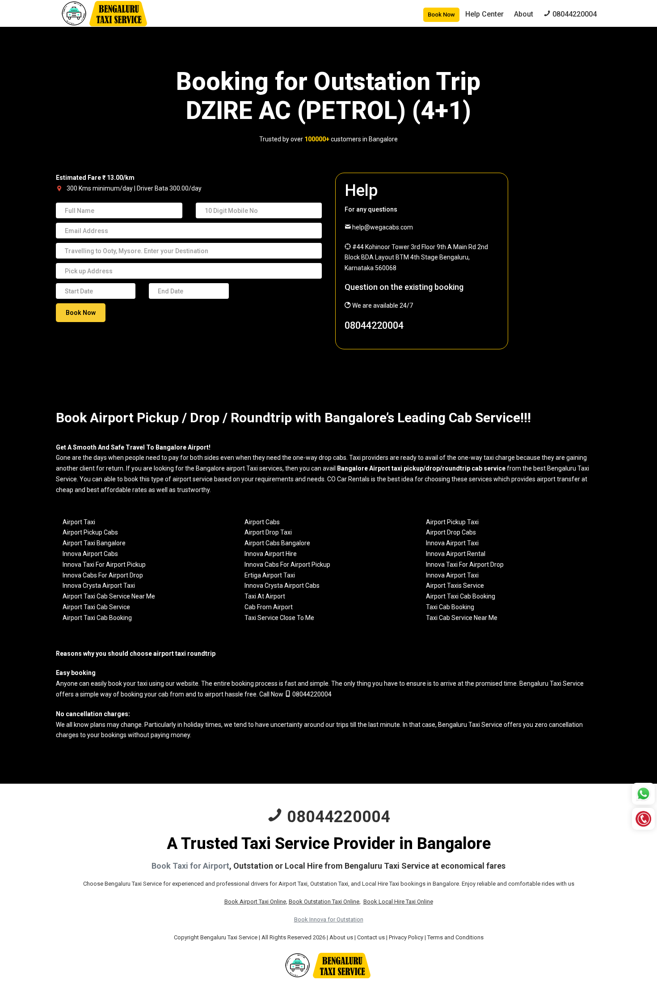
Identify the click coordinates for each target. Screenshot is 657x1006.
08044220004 (374, 325)
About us (341, 937)
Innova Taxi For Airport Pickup (104, 564)
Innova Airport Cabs (90, 553)
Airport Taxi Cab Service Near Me (109, 596)
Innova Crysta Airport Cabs (282, 585)
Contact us (371, 937)
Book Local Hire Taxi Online (398, 901)
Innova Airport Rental (455, 553)
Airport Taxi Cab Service (96, 607)
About (523, 14)
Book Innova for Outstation (328, 919)
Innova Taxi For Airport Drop (465, 564)
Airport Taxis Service (455, 585)
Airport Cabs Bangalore (277, 543)
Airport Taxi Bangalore (94, 543)
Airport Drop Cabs (451, 532)
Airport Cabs (262, 522)
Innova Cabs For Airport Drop (103, 575)
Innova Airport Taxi (452, 543)
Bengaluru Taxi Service (551, 683)
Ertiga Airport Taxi (269, 575)
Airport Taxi (79, 522)
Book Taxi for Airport (190, 865)
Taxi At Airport (264, 596)
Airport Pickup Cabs (90, 532)
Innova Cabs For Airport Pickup (287, 564)
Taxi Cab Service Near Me (461, 617)
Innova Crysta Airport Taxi (99, 585)
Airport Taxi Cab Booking (460, 596)
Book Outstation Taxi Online (324, 901)
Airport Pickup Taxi (452, 522)
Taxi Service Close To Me (279, 617)
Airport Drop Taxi (268, 532)
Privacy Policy (406, 937)
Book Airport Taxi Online (255, 901)
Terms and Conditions (455, 937)
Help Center (484, 14)
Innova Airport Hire (270, 553)
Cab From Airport (268, 607)
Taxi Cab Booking (450, 607)
